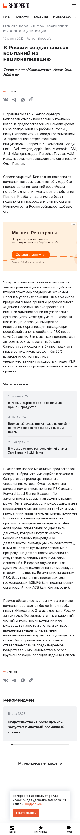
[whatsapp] (23, 100)
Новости (24, 26)
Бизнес (12, 91)
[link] (40, 405)
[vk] (5, 100)
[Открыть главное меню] (74, 5)
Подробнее (33, 804)
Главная (9, 26)
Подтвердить (26, 812)
